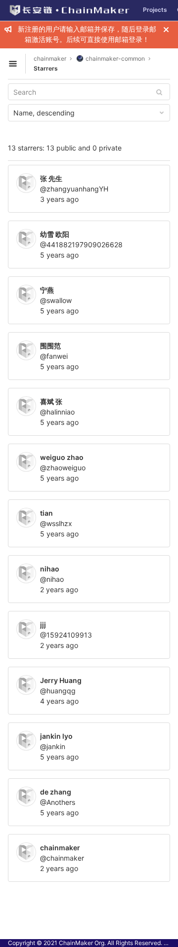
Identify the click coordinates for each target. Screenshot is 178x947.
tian (46, 513)
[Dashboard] (69, 10)
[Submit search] (159, 92)
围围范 (50, 345)
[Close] (166, 30)
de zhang (55, 792)
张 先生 (51, 178)
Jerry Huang (61, 680)
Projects (155, 9)
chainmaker (50, 58)
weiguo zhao (62, 457)
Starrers (46, 68)
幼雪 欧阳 (54, 234)
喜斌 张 (51, 401)
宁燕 (47, 290)
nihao (49, 569)
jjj (43, 624)
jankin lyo (56, 736)
